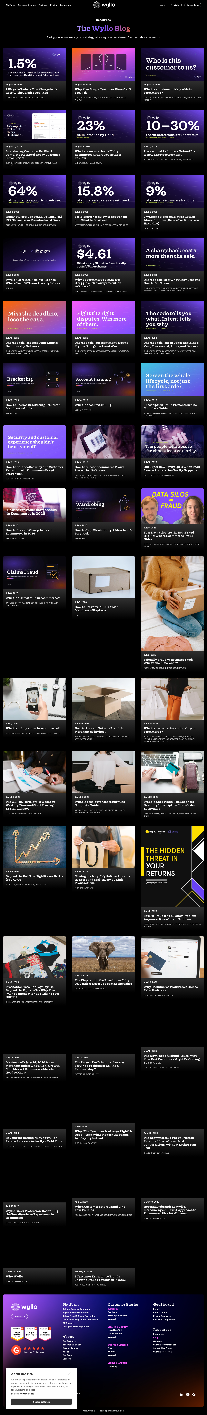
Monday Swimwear (117, 1315)
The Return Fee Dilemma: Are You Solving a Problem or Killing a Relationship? (99, 1065)
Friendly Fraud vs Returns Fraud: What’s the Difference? (168, 661)
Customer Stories (123, 1304)
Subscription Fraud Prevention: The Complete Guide (170, 406)
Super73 (112, 1351)
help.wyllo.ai (89, 1411)
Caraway (112, 1366)
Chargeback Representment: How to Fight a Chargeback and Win (101, 344)
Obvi (110, 1348)
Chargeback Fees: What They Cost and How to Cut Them (172, 281)
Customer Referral (162, 1352)
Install (156, 1309)
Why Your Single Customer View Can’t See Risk (103, 91)
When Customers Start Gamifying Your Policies (100, 1208)
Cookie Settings (41, 1401)
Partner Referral (71, 1348)
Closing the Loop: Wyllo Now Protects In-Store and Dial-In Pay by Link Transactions (102, 879)
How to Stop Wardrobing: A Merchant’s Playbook (103, 531)
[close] (69, 1373)
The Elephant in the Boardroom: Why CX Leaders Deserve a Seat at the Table (103, 982)
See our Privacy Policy (22, 1393)
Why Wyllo (14, 1276)
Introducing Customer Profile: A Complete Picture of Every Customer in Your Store (33, 154)
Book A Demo (160, 1312)
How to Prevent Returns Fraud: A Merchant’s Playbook (99, 730)
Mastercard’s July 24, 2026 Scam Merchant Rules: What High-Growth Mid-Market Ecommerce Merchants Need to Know (33, 1067)
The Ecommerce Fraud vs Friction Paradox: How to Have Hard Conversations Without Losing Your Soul (170, 1143)
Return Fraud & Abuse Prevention (79, 1316)
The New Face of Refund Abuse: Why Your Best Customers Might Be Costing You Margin (172, 1059)
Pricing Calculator (162, 1316)
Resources (162, 1329)
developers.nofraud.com (112, 1411)
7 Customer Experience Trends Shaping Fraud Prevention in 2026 (100, 1278)
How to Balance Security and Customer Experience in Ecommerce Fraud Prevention (34, 470)
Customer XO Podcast (164, 1344)
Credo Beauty (115, 1333)
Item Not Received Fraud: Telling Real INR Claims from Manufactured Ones (34, 218)
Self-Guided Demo (162, 1348)
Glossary (157, 1341)
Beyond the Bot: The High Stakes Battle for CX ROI (34, 878)
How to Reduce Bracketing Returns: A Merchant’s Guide (33, 406)
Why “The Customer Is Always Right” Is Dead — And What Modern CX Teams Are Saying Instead (103, 1134)
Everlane (112, 1312)
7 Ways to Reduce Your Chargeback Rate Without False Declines (31, 91)
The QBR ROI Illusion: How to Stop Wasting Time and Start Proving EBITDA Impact (30, 805)
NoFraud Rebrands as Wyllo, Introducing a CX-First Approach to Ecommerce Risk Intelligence (170, 1210)
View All (112, 1319)
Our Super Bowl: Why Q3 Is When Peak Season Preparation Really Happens (172, 468)
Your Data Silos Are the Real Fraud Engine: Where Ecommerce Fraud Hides (169, 536)
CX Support (69, 1323)
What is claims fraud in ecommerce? (33, 598)
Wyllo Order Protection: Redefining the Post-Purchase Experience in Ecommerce (32, 1214)
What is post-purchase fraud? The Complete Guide (100, 803)
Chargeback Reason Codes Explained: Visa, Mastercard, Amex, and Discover (172, 344)
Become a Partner (72, 1344)
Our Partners (69, 1341)
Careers (67, 1359)
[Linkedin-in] (181, 1394)
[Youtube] (188, 1394)
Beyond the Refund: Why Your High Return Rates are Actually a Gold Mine (34, 1139)
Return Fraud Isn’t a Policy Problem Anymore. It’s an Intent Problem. (170, 917)
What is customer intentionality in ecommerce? (170, 730)
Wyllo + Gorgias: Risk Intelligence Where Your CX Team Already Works (33, 281)
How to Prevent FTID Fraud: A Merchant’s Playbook (97, 608)
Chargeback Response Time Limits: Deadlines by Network (32, 344)
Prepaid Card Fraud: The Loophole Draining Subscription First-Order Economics (169, 805)
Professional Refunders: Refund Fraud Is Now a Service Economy (171, 153)
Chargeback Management (76, 1326)
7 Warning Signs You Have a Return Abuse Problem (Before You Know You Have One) (171, 220)
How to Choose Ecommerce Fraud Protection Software (99, 468)
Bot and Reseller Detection (76, 1309)
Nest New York (115, 1330)
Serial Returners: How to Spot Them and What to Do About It (101, 218)
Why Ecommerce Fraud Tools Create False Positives (171, 988)
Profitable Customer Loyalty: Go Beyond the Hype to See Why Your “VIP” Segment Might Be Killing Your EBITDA (33, 992)
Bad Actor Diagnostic (164, 1319)
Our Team (67, 1355)
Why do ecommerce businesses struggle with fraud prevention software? (98, 283)
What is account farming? (94, 405)
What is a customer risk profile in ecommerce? (168, 91)
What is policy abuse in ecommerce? (33, 728)
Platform (71, 1304)
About (66, 1352)
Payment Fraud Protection (76, 1312)
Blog (155, 1337)
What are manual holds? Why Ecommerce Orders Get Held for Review (98, 154)
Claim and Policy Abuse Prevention (80, 1319)
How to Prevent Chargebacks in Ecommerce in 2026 (29, 531)
